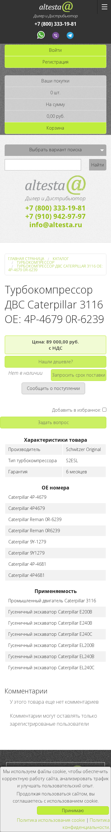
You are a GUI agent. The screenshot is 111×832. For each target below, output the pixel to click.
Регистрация (55, 62)
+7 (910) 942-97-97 (55, 216)
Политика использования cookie (51, 820)
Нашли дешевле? (56, 362)
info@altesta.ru (55, 224)
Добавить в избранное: (77, 410)
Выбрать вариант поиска (55, 150)
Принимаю (73, 810)
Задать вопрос (53, 422)
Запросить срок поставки (78, 375)
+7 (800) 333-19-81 (55, 24)
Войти (55, 50)
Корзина (55, 128)
